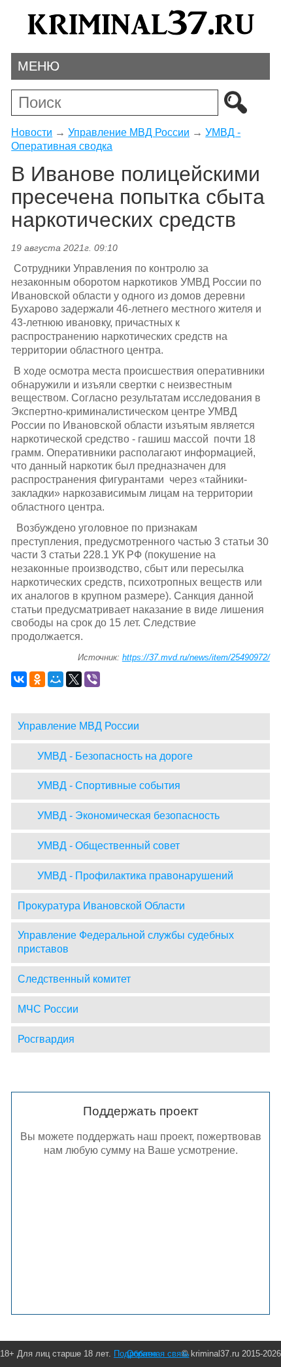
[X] (74, 679)
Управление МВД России (129, 132)
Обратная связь (158, 1354)
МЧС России (48, 1009)
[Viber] (92, 679)
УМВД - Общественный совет (108, 845)
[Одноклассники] (37, 679)
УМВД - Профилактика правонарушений (135, 875)
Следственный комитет (74, 979)
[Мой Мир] (55, 679)
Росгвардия (46, 1039)
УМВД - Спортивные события (108, 785)
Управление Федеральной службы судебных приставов (126, 942)
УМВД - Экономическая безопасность (128, 815)
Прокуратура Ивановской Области (101, 905)
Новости (31, 132)
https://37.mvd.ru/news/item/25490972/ (196, 657)
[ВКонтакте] (19, 679)
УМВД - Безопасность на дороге (115, 756)
